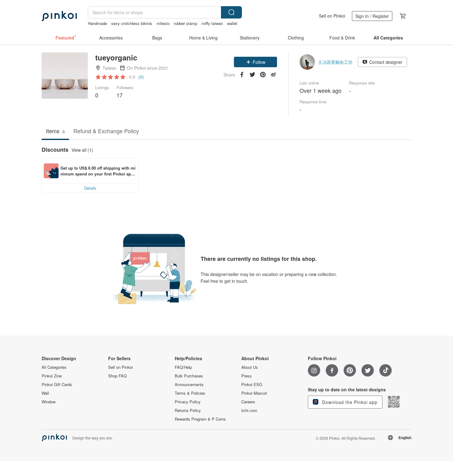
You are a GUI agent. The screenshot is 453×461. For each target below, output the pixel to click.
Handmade (97, 23)
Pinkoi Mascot (254, 393)
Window (48, 402)
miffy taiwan (212, 23)
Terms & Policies (190, 393)
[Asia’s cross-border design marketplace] (59, 16)
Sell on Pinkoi (332, 16)
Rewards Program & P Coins (200, 419)
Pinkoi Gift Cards (57, 384)
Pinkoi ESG (251, 384)
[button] (255, 62)
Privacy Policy (188, 402)
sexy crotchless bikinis (131, 23)
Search (231, 12)
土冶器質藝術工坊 (335, 62)
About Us (249, 367)
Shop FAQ (117, 376)
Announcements (189, 384)
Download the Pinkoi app (348, 402)
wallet (232, 23)
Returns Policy (188, 410)
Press (246, 376)
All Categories (54, 367)
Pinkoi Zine (52, 376)
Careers (248, 402)
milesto (163, 23)
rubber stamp (185, 23)
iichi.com (249, 410)
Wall (45, 393)
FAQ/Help (183, 367)
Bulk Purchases (189, 376)
